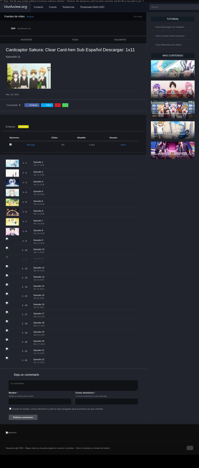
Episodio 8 (38, 230)
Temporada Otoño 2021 (92, 7)
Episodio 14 (39, 286)
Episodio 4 (38, 191)
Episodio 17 (39, 313)
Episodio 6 (38, 211)
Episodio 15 (39, 295)
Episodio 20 (39, 341)
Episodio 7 (38, 220)
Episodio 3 (38, 181)
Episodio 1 (38, 162)
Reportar (30, 17)
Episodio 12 (39, 267)
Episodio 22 (39, 359)
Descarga (23, 127)
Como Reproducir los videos (168, 45)
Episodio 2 (38, 172)
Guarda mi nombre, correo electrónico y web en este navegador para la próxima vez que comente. (57, 409)
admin (123, 145)
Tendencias (68, 7)
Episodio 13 (39, 277)
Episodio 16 (39, 304)
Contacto (38, 7)
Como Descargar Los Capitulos (169, 27)
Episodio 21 (39, 350)
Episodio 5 (38, 201)
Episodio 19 (39, 332)
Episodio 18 (39, 323)
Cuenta (53, 7)
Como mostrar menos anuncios (169, 36)
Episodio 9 (38, 240)
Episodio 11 (39, 258)
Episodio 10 (39, 249)
